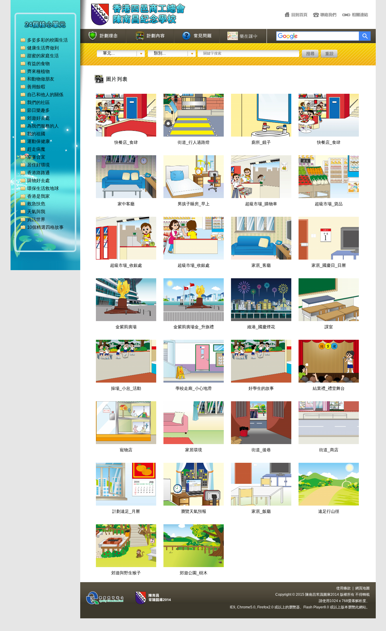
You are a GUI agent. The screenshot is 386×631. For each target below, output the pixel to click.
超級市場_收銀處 (126, 265)
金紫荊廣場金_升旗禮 (193, 326)
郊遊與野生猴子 (126, 572)
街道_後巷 (261, 449)
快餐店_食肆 (126, 142)
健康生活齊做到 (43, 47)
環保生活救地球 (43, 188)
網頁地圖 (362, 588)
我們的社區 (38, 102)
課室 (328, 326)
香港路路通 (38, 172)
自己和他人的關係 (45, 94)
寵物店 (126, 449)
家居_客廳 (261, 265)
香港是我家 (38, 196)
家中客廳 (126, 203)
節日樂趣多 (38, 110)
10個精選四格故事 (45, 227)
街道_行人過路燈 (194, 142)
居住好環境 (38, 164)
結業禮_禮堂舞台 (329, 388)
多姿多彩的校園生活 (47, 40)
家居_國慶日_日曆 (329, 265)
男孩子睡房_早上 (194, 203)
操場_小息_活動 (126, 388)
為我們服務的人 (43, 125)
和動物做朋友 (40, 78)
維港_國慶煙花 (261, 326)
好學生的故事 (261, 388)
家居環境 (193, 449)
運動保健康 (38, 141)
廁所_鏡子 (261, 142)
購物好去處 (38, 180)
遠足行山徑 (328, 511)
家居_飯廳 (261, 511)
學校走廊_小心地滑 (194, 388)
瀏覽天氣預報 (193, 511)
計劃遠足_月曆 (126, 511)
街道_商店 (328, 449)
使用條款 (343, 588)
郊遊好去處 (38, 118)
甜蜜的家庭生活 (43, 55)
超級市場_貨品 (329, 203)
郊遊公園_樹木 (193, 572)
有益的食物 (38, 63)
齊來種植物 (38, 71)
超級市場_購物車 (261, 203)
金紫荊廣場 (126, 326)
